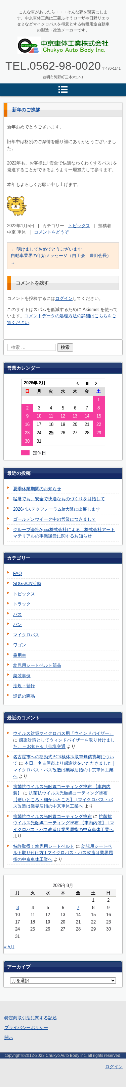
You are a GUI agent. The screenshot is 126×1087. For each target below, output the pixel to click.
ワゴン (19, 644)
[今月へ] (87, 383)
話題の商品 (24, 696)
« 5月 (9, 946)
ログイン (64, 298)
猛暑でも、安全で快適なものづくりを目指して (59, 498)
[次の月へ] (99, 383)
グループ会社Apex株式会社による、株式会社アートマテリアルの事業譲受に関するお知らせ (64, 533)
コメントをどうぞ (51, 232)
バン (17, 624)
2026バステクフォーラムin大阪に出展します (56, 509)
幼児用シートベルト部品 (37, 665)
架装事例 (22, 675)
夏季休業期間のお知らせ (37, 488)
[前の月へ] (75, 383)
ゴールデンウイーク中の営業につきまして (54, 519)
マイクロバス (26, 634)
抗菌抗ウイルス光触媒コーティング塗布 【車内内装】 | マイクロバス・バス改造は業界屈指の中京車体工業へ (63, 823)
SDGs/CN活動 (27, 583)
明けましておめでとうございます (46, 249)
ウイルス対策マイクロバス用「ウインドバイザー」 (63, 733)
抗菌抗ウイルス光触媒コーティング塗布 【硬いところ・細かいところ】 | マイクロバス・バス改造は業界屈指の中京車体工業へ (63, 799)
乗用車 (19, 655)
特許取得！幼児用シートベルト (43, 846)
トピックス (79, 225)
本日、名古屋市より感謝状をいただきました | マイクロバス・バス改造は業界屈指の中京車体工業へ (63, 770)
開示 (8, 1037)
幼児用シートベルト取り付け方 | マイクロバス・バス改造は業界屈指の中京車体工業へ (63, 853)
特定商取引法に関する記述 (30, 1017)
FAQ (17, 573)
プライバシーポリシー (26, 1027)
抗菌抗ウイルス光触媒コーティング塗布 (52, 816)
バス (17, 614)
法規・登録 (24, 685)
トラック (22, 603)
